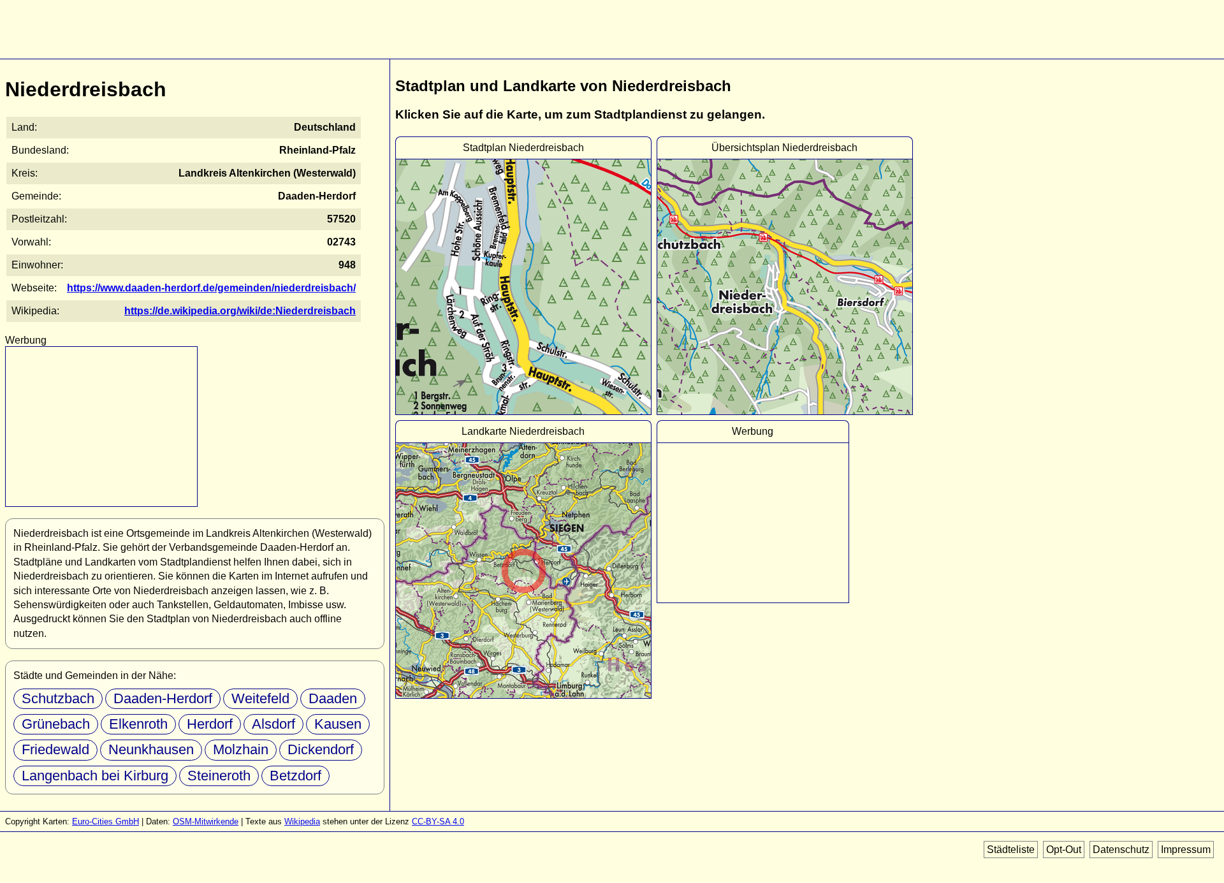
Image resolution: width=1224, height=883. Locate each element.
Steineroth (219, 776)
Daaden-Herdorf (162, 698)
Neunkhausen (151, 749)
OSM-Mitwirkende (205, 821)
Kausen (337, 724)
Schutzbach (58, 698)
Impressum (1186, 849)
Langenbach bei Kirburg (95, 776)
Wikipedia (302, 821)
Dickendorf (321, 749)
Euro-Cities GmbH (105, 821)
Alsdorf (273, 724)
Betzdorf (295, 776)
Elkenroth (138, 724)
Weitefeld (260, 698)
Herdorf (210, 724)
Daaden (333, 698)
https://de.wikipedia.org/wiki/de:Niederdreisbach (240, 310)
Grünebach (56, 724)
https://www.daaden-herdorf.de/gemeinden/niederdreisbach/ (211, 287)
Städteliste (1011, 849)
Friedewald (55, 749)
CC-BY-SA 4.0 (438, 821)
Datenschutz (1121, 849)
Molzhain (240, 749)
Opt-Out (1063, 849)
